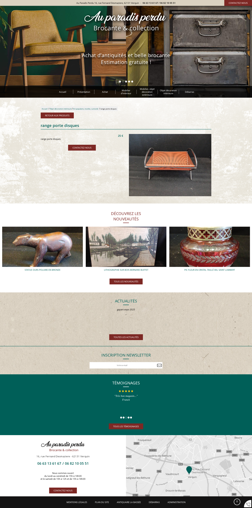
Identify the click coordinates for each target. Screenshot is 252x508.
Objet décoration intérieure (168, 92)
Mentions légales (76, 502)
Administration (177, 502)
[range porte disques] (170, 165)
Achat (105, 91)
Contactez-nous (238, 2)
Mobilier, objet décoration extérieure (147, 91)
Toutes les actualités (126, 337)
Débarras (189, 91)
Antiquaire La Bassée (129, 502)
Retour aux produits (57, 115)
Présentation (83, 91)
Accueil (62, 91)
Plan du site (102, 502)
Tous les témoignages (126, 426)
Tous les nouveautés (126, 281)
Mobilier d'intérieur (126, 92)
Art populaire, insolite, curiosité (85, 109)
